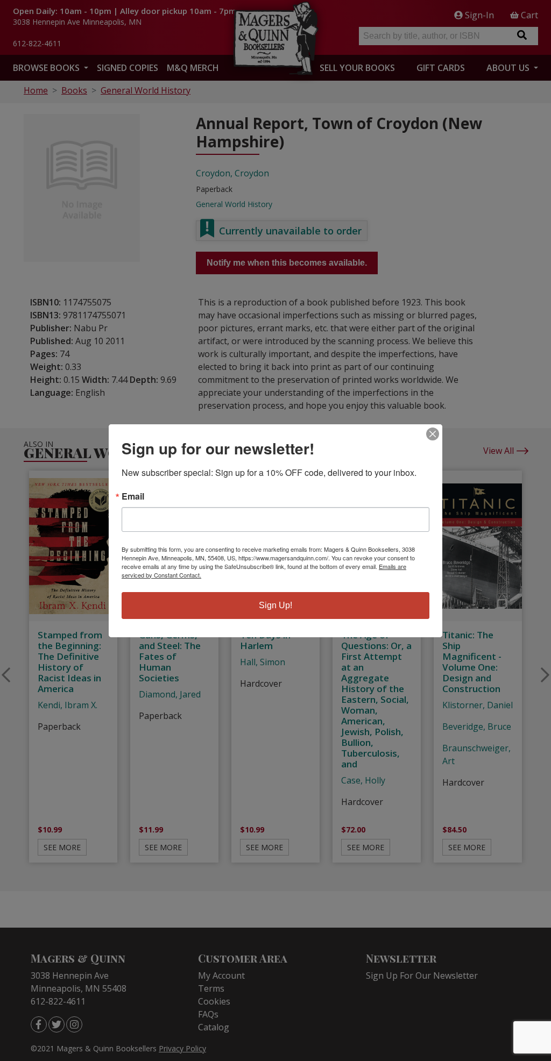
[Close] (432, 434)
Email (133, 496)
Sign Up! (275, 605)
